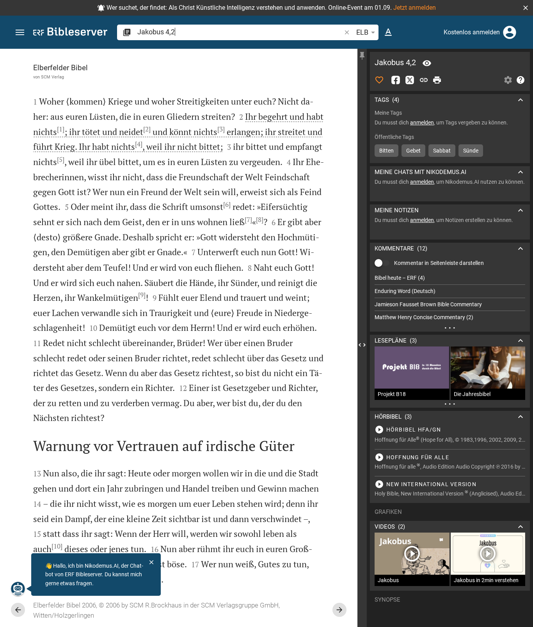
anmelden (422, 122)
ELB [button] (362, 32)
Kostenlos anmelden (472, 32)
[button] (525, 8)
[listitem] (450, 278)
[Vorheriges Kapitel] (18, 610)
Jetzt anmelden (414, 7)
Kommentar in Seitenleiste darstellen (439, 263)
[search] (240, 32)
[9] (142, 295)
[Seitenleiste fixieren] (362, 56)
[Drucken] (437, 80)
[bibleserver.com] (70, 33)
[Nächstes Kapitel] (339, 610)
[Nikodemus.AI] (18, 589)
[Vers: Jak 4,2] (427, 63)
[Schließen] (151, 562)
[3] (221, 129)
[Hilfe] (520, 80)
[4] (138, 144)
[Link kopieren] (424, 80)
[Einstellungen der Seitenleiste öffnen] (508, 80)
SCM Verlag (52, 77)
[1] (60, 129)
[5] (60, 159)
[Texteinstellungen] (388, 32)
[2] (147, 129)
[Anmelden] (509, 32)
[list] (450, 298)
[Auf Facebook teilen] (395, 80)
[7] (248, 219)
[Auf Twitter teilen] (409, 80)
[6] (227, 204)
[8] (259, 219)
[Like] (379, 80)
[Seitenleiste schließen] (362, 345)
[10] (57, 546)
